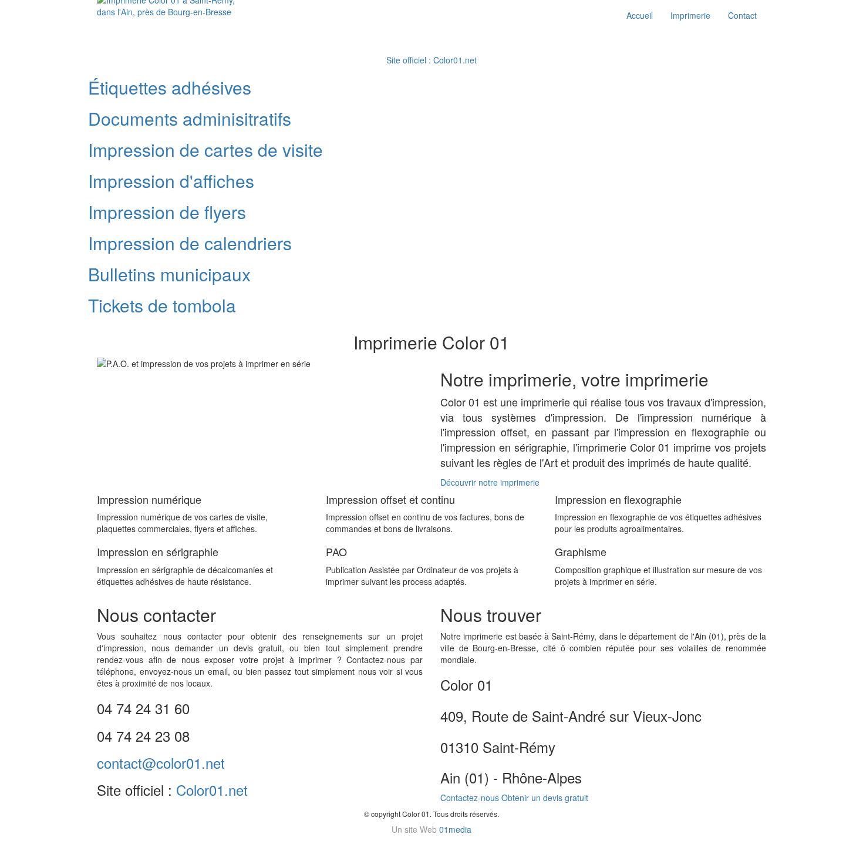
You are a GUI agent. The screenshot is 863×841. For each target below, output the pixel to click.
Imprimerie (690, 15)
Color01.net (212, 789)
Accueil (639, 15)
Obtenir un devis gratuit (544, 797)
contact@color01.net (161, 762)
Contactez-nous (469, 797)
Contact (742, 15)
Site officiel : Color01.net (431, 60)
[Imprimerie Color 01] (174, 8)
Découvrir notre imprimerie (490, 482)
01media (455, 829)
